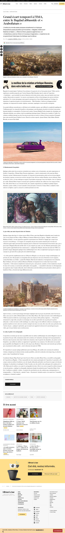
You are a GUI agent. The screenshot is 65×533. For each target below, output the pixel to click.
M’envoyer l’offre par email (51, 474)
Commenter (12, 384)
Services (20, 499)
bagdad (8, 397)
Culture (6, 11)
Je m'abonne (57, 530)
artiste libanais (40, 397)
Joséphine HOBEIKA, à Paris (14, 39)
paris (31, 397)
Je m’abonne (35, 474)
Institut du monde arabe (20, 397)
